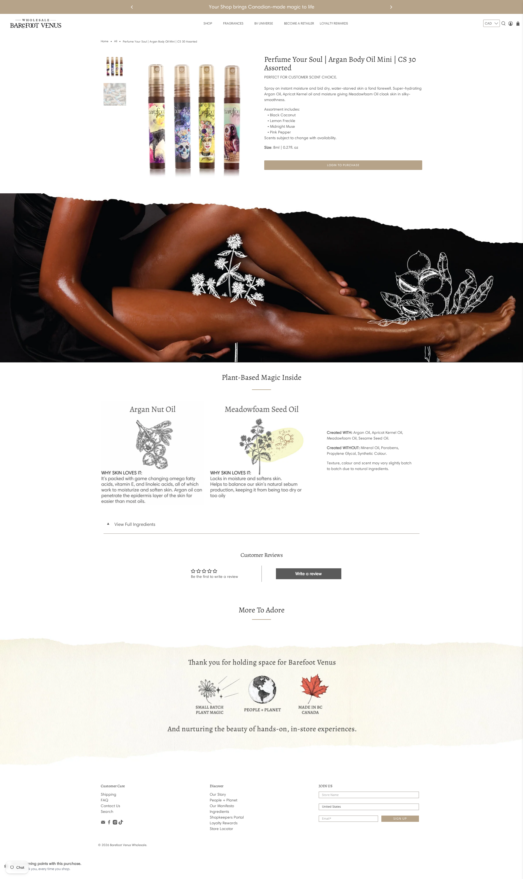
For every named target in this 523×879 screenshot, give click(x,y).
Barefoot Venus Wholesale (128, 845)
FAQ (104, 800)
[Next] (391, 7)
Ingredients (219, 811)
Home (104, 41)
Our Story (218, 794)
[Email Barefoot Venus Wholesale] (103, 823)
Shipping (108, 794)
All (115, 41)
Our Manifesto (222, 806)
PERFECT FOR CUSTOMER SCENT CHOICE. (300, 77)
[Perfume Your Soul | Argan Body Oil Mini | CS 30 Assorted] (195, 119)
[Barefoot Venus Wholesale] (36, 23)
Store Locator (221, 828)
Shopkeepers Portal (227, 817)
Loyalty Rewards (224, 823)
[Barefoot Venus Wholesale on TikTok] (120, 823)
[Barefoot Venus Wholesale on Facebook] (109, 823)
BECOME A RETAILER (299, 23)
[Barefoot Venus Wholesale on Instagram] (115, 823)
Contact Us (110, 806)
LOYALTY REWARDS (334, 23)
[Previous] (132, 7)
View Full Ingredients (130, 524)
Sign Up (400, 818)
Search (107, 811)
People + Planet (223, 800)
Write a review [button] (308, 573)
